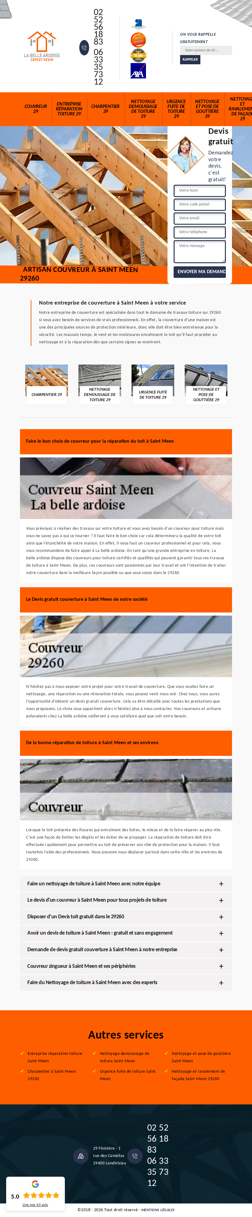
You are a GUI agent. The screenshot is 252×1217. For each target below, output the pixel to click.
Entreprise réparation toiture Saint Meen (55, 1057)
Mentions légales (158, 1210)
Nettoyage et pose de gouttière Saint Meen (201, 1057)
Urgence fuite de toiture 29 (176, 109)
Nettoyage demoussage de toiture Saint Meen (125, 1057)
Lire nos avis (35, 1205)
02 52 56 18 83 (98, 27)
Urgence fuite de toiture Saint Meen (128, 1075)
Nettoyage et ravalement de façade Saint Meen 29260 (198, 1075)
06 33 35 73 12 (98, 67)
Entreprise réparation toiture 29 (69, 109)
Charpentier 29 (105, 109)
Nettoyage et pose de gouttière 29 (207, 109)
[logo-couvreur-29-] (42, 46)
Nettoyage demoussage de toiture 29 (143, 109)
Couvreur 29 (36, 109)
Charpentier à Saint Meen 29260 (52, 1075)
